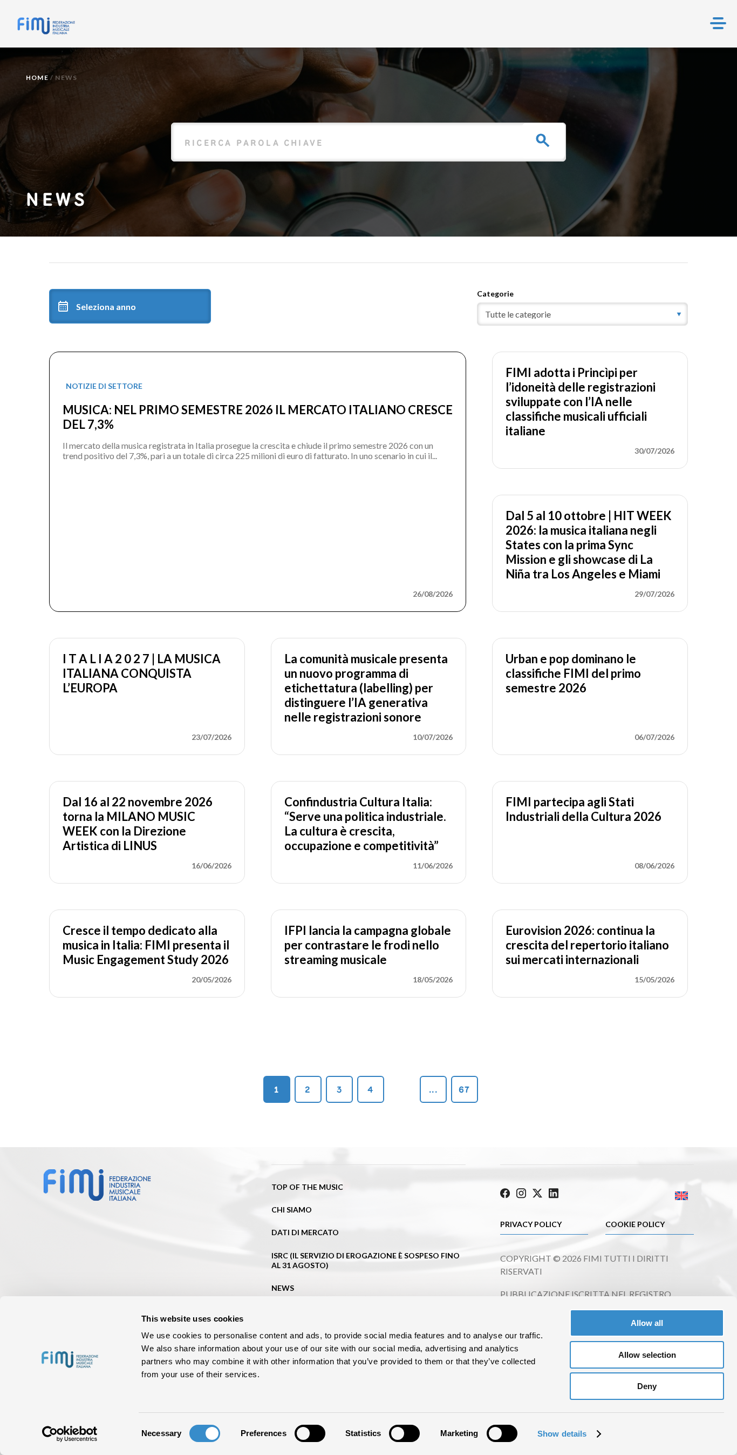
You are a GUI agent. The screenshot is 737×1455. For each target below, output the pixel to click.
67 (464, 1089)
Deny (647, 1386)
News (282, 1287)
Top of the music (307, 1186)
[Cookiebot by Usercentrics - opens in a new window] (70, 1434)
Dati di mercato (305, 1232)
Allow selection (647, 1354)
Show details (561, 1433)
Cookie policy (635, 1224)
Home (37, 77)
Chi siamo (291, 1209)
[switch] (310, 1433)
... (433, 1089)
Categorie (495, 293)
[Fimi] (46, 26)
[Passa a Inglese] (645, 1196)
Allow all (647, 1323)
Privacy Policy (531, 1224)
